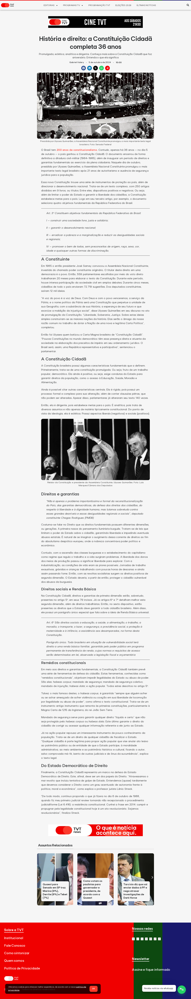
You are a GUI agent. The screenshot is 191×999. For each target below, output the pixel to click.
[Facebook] (150, 939)
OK (93, 989)
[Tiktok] (155, 939)
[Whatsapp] (137, 939)
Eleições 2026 (123, 5)
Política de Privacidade (22, 968)
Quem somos (14, 960)
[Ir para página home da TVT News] (95, 835)
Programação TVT (99, 5)
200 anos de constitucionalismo (77, 150)
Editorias (49, 5)
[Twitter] (146, 939)
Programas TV (71, 5)
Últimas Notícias (146, 5)
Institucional (13, 938)
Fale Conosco (14, 945)
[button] (188, 5)
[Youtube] (133, 939)
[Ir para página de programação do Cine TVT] (95, 27)
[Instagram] (142, 939)
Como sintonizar (16, 953)
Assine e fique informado (151, 969)
